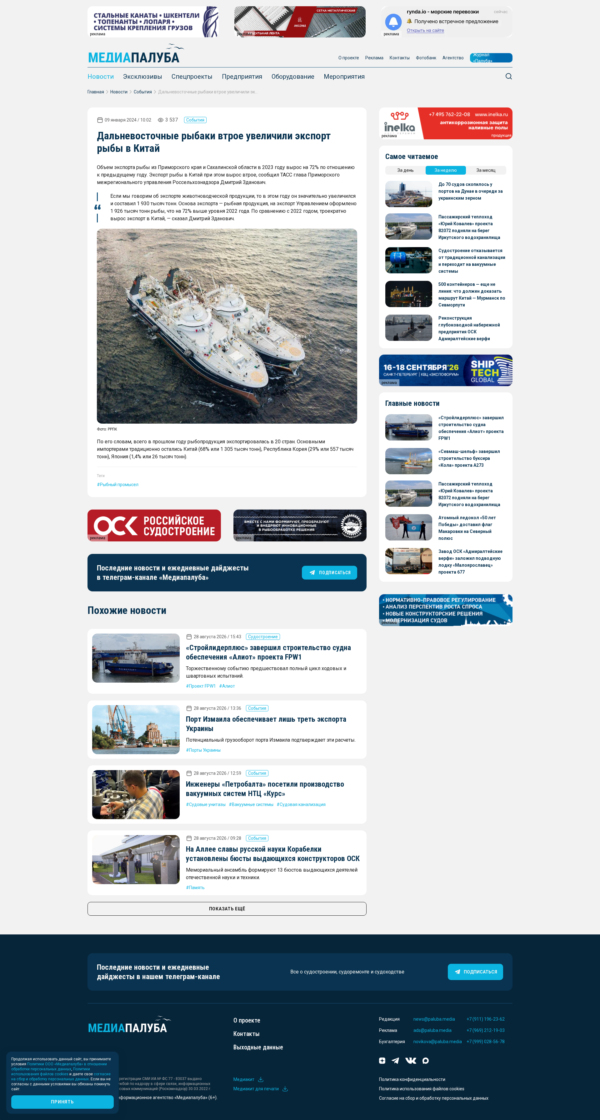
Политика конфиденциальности (412, 1079)
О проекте (348, 57)
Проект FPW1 (202, 686)
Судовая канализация (303, 804)
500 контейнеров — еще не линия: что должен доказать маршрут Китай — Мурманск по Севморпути (471, 294)
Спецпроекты (192, 76)
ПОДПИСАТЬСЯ (335, 572)
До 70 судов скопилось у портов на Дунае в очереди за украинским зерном (470, 191)
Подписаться (480, 971)
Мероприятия (344, 76)
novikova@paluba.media (437, 1041)
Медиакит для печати (256, 1088)
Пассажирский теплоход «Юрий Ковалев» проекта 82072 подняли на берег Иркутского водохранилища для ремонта (469, 227)
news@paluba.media (434, 1019)
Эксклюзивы (142, 76)
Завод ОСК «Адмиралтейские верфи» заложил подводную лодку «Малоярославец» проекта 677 (470, 562)
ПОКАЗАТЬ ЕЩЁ (227, 908)
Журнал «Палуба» (482, 57)
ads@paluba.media (432, 1030)
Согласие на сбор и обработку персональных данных (433, 1098)
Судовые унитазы (207, 804)
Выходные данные (258, 1047)
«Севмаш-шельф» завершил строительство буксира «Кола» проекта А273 (469, 458)
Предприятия (242, 76)
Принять (62, 1101)
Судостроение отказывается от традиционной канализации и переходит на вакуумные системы (471, 261)
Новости (101, 76)
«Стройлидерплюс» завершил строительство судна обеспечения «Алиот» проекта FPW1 (471, 428)
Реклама (374, 57)
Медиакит (243, 1079)
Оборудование (293, 76)
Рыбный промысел (119, 484)
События (143, 91)
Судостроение (263, 636)
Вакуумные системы (252, 804)
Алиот (228, 686)
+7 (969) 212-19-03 (486, 1030)
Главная (96, 91)
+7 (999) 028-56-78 (486, 1041)
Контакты (400, 57)
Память (197, 887)
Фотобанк (426, 57)
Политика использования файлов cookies (421, 1088)
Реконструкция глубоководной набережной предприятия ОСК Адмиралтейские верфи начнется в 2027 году (469, 329)
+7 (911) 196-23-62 (486, 1019)
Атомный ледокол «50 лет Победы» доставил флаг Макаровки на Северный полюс (467, 528)
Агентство (453, 57)
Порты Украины (205, 750)
